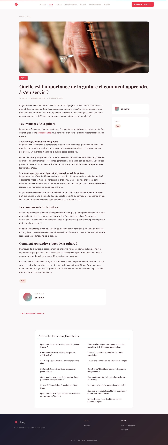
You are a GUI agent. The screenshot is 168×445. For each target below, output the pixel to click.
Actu (51, 4)
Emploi (83, 4)
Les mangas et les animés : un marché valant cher (59, 362)
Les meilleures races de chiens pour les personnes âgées (104, 400)
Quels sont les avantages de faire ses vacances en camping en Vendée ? (60, 394)
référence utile (44, 132)
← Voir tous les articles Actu (31, 313)
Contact (124, 430)
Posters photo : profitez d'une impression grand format (57, 370)
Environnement (95, 4)
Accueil (43, 4)
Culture (58, 4)
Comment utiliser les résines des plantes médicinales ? (58, 353)
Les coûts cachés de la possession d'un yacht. (106, 385)
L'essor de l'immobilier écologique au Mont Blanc (58, 386)
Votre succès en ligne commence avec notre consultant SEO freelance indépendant (105, 345)
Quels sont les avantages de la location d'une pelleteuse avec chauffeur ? (59, 378)
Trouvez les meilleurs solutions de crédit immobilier (105, 353)
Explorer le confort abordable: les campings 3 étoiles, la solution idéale (106, 392)
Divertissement (70, 4)
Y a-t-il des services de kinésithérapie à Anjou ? (107, 362)
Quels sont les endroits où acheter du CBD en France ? (59, 345)
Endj (22, 422)
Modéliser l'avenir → (143, 4)
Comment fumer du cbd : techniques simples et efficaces (106, 378)
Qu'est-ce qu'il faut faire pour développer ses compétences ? (106, 370)
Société (107, 4)
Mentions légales (128, 425)
